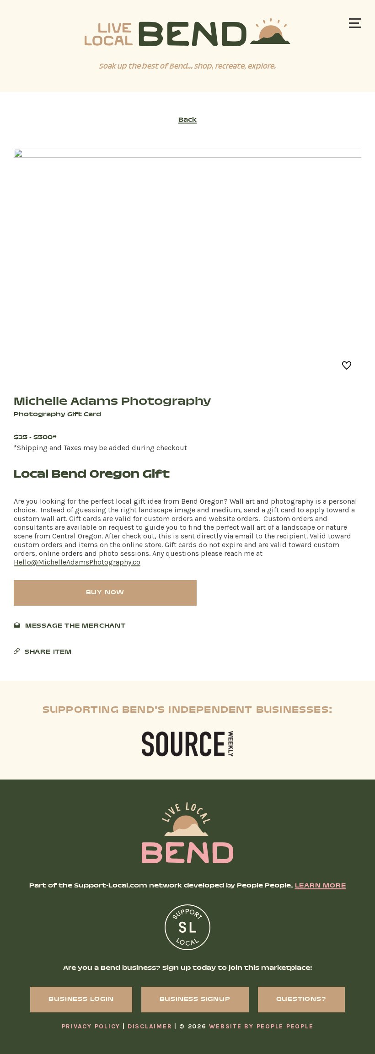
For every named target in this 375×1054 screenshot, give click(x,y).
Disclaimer (150, 1026)
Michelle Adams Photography (112, 402)
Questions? (301, 999)
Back (187, 120)
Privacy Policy (91, 1026)
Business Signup (195, 999)
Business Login (80, 999)
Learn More (320, 886)
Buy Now (105, 592)
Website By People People (261, 1026)
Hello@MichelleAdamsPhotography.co (77, 562)
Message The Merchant (75, 626)
